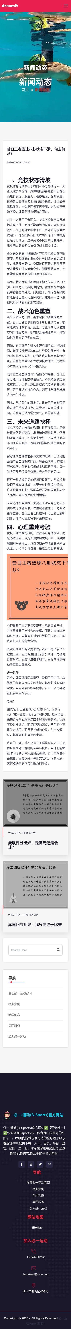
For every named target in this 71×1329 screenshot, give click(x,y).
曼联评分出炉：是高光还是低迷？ (33, 845)
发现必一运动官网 (20, 993)
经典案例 (14, 1004)
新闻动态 (14, 1015)
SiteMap (37, 1227)
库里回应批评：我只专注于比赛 (35, 924)
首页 (25, 90)
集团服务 (14, 1025)
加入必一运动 (17, 1036)
